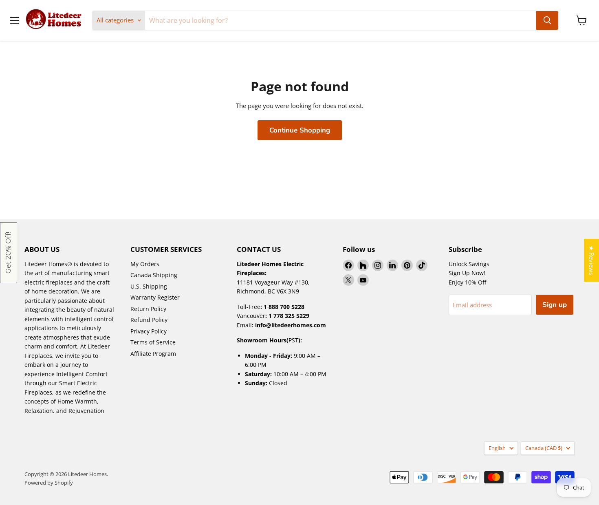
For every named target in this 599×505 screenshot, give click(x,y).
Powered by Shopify (48, 482)
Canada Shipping (153, 275)
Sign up (554, 304)
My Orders (144, 264)
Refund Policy (148, 320)
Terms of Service (153, 342)
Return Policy (148, 309)
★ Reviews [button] (592, 260)
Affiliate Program (153, 353)
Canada (543, 448)
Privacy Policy (148, 331)
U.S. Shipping (148, 286)
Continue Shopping (299, 130)
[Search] (547, 20)
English (497, 448)
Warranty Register (155, 297)
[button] (8, 252)
